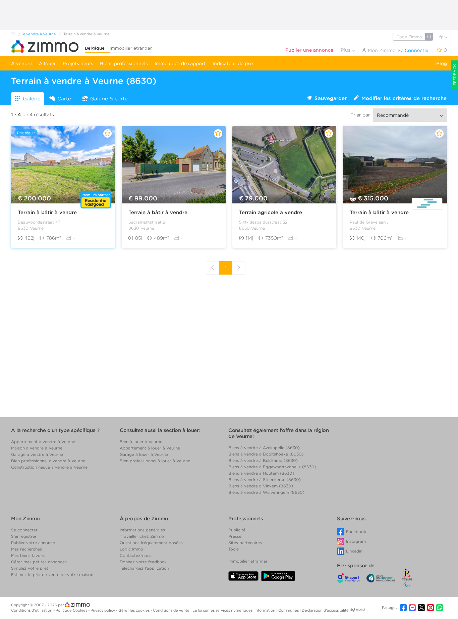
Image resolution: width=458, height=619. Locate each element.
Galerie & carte (109, 99)
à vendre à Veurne (39, 34)
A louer (47, 63)
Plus (346, 50)
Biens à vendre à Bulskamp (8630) (263, 460)
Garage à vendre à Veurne (37, 454)
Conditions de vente (171, 610)
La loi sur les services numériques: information (234, 610)
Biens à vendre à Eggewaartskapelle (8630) (272, 466)
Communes (289, 610)
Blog (441, 63)
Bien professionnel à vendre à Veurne (48, 460)
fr (441, 37)
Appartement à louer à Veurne (150, 447)
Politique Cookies (72, 610)
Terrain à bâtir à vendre (47, 212)
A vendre (21, 63)
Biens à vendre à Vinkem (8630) (260, 485)
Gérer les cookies (134, 610)
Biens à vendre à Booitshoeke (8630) (265, 454)
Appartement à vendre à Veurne (43, 441)
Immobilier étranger (131, 48)
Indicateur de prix (233, 63)
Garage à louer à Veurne (144, 454)
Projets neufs (78, 63)
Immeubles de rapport (180, 63)
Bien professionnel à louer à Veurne (155, 460)
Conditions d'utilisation (32, 610)
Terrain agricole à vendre (270, 212)
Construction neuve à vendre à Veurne (49, 467)
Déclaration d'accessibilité (325, 610)
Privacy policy (103, 610)
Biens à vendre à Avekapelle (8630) (264, 447)
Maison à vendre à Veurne (36, 447)
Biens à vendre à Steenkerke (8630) (264, 479)
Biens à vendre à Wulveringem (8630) (266, 492)
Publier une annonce (309, 50)
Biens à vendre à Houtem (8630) (261, 473)
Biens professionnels (124, 63)
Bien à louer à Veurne (141, 441)
